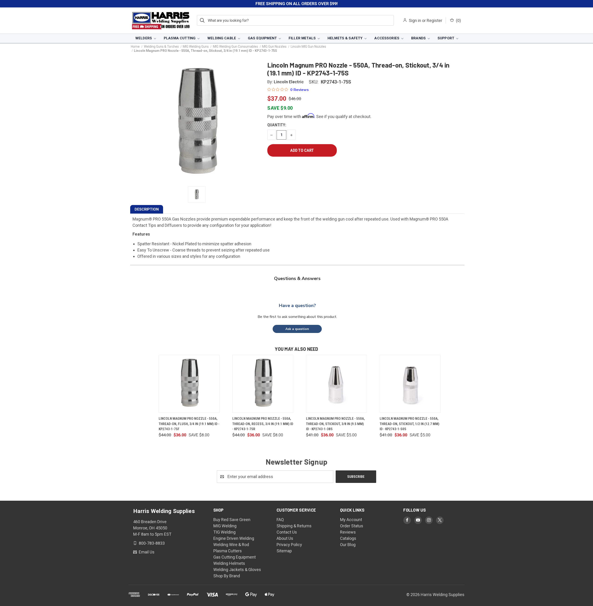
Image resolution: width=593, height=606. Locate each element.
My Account (351, 519)
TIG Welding (224, 532)
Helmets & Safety (345, 38)
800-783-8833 (151, 543)
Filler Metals (302, 38)
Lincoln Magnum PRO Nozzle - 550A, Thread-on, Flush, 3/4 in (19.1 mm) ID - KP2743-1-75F (189, 423)
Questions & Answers (297, 278)
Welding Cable (221, 38)
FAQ (280, 519)
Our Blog (348, 544)
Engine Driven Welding (233, 538)
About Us (285, 538)
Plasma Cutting (180, 38)
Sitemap (284, 550)
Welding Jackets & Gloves (237, 569)
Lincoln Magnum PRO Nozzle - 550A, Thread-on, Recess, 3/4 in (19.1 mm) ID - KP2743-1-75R (262, 423)
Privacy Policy (289, 544)
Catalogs (348, 538)
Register (434, 20)
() (458, 20)
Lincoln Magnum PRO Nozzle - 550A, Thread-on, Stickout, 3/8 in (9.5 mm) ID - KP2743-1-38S (335, 423)
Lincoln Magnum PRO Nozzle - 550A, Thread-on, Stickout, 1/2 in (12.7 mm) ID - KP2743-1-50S (409, 423)
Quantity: (276, 124)
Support (446, 38)
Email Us (146, 552)
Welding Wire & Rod (231, 544)
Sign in (415, 20)
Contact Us (287, 532)
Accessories (386, 38)
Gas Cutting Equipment (234, 557)
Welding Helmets (229, 563)
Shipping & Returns (294, 525)
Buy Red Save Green (231, 519)
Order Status (351, 525)
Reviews (348, 532)
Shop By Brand (226, 575)
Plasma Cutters (227, 550)
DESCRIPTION (147, 209)
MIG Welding (225, 525)
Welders (143, 38)
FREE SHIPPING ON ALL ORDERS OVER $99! (296, 3)
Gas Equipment (262, 38)
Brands (418, 38)
